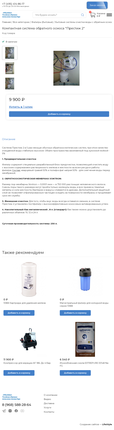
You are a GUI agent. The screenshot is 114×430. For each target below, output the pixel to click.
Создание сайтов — (96, 424)
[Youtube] (22, 411)
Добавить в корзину (59, 114)
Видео (47, 399)
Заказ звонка (97, 5)
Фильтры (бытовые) (42, 22)
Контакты (49, 412)
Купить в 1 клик (21, 106)
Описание (8, 139)
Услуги (47, 407)
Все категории (21, 22)
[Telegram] (4, 411)
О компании (50, 395)
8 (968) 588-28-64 (16, 404)
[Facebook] (16, 411)
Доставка (49, 403)
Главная (6, 22)
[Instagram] (10, 411)
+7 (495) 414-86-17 (13, 4)
